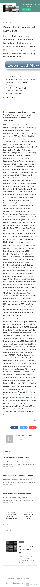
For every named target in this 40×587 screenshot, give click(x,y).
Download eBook (9, 98)
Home (4, 15)
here (19, 397)
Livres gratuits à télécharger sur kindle (18, 475)
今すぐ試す (26, 9)
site (11, 395)
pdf (4, 414)
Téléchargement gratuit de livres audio (18, 457)
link (14, 403)
